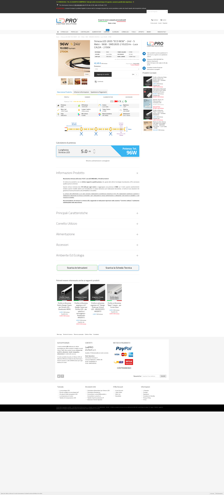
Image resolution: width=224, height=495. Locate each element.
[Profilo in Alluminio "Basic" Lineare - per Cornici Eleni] (114, 292)
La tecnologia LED (64, 390)
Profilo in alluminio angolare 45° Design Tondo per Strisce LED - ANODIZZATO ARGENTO (98, 307)
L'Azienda (146, 390)
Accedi (160, 23)
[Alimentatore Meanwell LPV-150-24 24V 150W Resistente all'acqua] (147, 93)
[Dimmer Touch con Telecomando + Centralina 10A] (147, 104)
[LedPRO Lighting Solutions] (67, 22)
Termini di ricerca (67, 334)
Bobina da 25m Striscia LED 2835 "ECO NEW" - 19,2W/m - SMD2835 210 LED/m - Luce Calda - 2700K (160, 125)
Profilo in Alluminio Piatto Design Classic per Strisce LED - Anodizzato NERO (64, 306)
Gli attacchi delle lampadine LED (68, 394)
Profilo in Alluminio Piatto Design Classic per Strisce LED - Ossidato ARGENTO (160, 80)
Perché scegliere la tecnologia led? (69, 392)
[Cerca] (166, 11)
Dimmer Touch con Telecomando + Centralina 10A (158, 101)
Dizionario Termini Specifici (94, 399)
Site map (59, 334)
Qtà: (133, 74)
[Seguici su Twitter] (59, 376)
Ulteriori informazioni (81, 92)
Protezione (97, 66)
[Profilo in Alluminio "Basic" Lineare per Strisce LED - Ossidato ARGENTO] (147, 115)
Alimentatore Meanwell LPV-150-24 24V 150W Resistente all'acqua (159, 90)
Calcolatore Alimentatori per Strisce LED (98, 390)
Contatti (145, 392)
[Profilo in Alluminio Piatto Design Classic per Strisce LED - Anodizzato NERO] (64, 292)
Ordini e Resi (88, 334)
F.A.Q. (145, 399)
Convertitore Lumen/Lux (94, 396)
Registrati (165, 23)
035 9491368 (157, 59)
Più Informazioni (219, 493)
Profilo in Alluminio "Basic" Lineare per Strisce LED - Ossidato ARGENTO (159, 113)
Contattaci (96, 334)
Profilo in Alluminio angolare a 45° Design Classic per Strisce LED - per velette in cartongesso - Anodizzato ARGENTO (81, 310)
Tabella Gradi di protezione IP (95, 398)
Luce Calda (105, 107)
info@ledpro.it (93, 361)
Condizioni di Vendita (149, 396)
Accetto (212, 493)
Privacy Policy (147, 398)
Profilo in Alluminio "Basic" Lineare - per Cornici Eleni (114, 305)
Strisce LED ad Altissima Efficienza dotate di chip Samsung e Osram (69, 358)
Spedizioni (146, 394)
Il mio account (154, 23)
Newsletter (137, 376)
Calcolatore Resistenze (93, 392)
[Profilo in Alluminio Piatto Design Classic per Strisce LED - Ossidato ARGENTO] (147, 81)
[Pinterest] (62, 376)
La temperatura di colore (66, 396)
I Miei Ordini (118, 392)
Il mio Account (119, 390)
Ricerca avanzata (78, 334)
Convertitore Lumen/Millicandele (96, 394)
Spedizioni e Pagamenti (99, 92)
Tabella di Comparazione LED (67, 398)
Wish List (117, 394)
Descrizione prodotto (64, 92)
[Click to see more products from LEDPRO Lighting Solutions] (155, 44)
